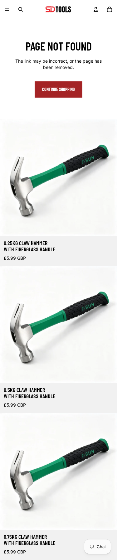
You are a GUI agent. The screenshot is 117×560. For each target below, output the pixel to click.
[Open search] (20, 9)
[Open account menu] (96, 9)
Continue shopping (58, 89)
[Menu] (7, 9)
